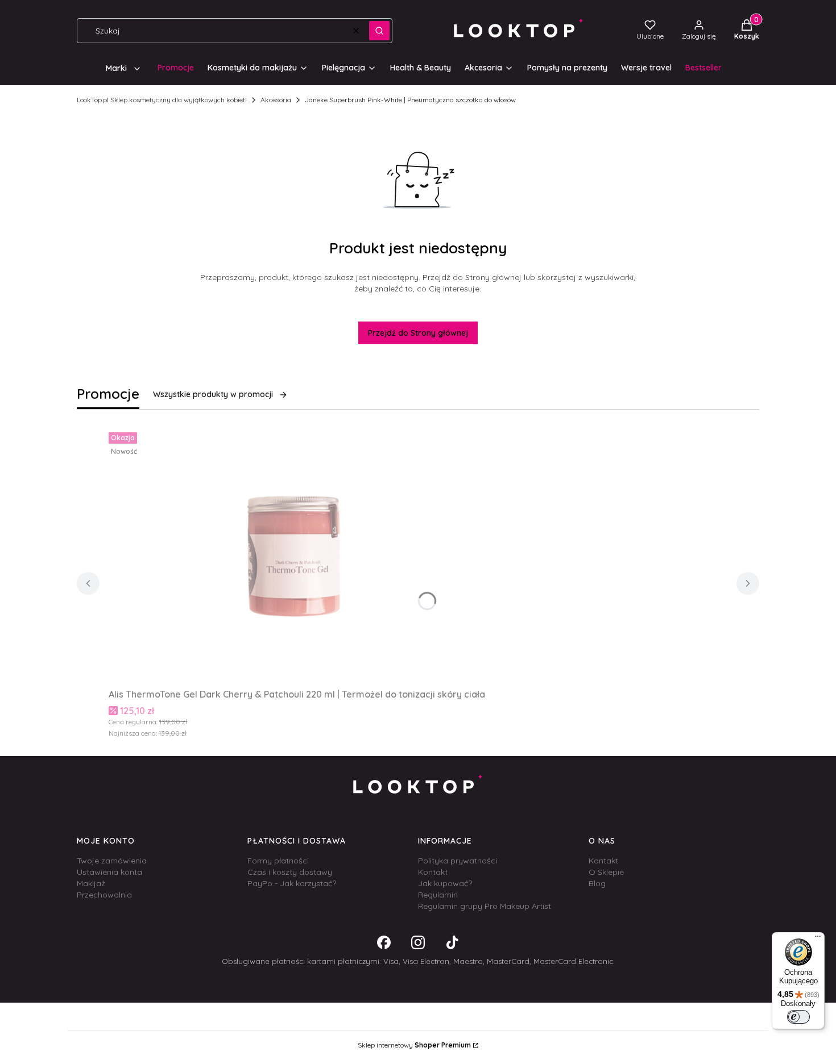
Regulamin (438, 895)
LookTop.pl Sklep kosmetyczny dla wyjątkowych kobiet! (162, 99)
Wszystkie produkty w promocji (213, 394)
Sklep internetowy (414, 1045)
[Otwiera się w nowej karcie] (383, 942)
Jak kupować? (445, 883)
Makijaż (91, 883)
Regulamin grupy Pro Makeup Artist (484, 906)
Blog (597, 883)
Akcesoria (275, 99)
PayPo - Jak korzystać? (291, 883)
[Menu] (818, 939)
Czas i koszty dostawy (289, 872)
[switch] (798, 1017)
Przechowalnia (104, 895)
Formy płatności (278, 860)
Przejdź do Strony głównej (418, 333)
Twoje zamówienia (112, 860)
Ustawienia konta (109, 872)
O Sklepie (606, 872)
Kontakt (433, 872)
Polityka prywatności (457, 860)
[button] (379, 30)
